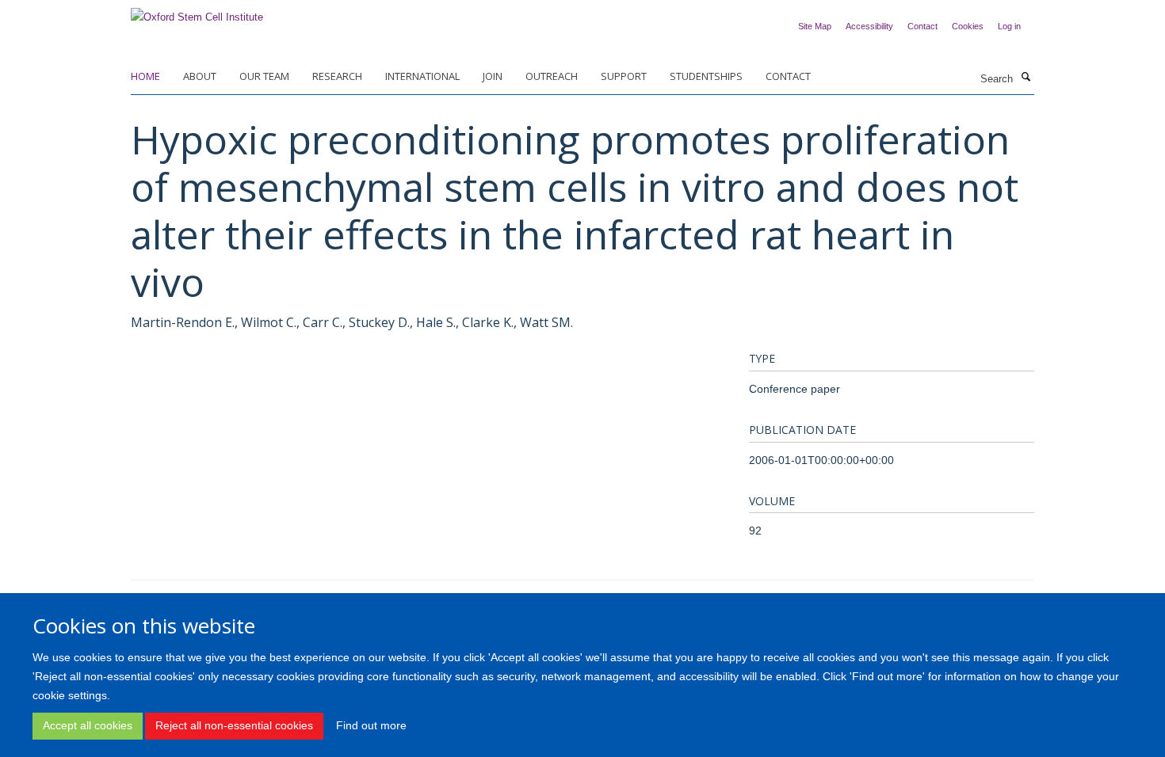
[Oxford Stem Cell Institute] (197, 12)
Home (145, 76)
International (422, 76)
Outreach (551, 76)
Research (337, 76)
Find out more (371, 725)
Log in (1009, 26)
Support (624, 76)
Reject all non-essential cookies (234, 725)
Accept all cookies (87, 725)
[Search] (1025, 77)
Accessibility (869, 26)
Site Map (814, 26)
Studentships (706, 76)
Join (492, 76)
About (199, 76)
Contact (922, 26)
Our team (264, 76)
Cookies (968, 26)
